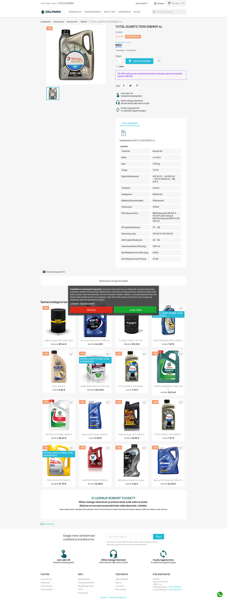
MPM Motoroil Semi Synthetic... (132, 480)
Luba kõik (136, 310)
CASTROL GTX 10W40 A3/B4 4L (59, 434)
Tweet (130, 85)
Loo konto (119, 586)
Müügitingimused (86, 586)
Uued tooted (46, 586)
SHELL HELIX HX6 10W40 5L (59, 480)
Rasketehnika (93, 11)
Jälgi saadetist (121, 579)
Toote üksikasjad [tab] (129, 123)
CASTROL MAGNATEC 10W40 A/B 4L (168, 387)
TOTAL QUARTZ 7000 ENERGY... (168, 434)
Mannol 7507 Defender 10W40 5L (168, 480)
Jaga (123, 85)
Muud (137, 11)
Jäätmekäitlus (84, 579)
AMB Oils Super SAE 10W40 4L (131, 434)
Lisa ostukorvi (139, 61)
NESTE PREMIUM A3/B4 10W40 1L (168, 340)
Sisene (118, 582)
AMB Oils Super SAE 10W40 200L (59, 340)
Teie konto (121, 574)
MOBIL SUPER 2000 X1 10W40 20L (95, 386)
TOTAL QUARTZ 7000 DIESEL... (131, 386)
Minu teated (120, 589)
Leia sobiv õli (46, 579)
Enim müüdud (47, 589)
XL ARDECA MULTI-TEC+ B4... (132, 340)
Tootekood (125, 140)
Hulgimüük (45, 582)
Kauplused (83, 593)
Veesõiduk (124, 11)
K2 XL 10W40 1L (58, 386)
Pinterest (137, 85)
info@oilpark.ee (175, 589)
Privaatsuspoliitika (86, 582)
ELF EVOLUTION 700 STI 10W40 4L (95, 340)
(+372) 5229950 (65, 3)
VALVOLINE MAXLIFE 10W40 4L (95, 480)
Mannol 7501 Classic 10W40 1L (95, 434)
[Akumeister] (113, 524)
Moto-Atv (109, 11)
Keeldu (91, 310)
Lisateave (74, 303)
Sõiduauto (75, 11)
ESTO (80, 589)
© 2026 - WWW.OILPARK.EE (113, 597)
